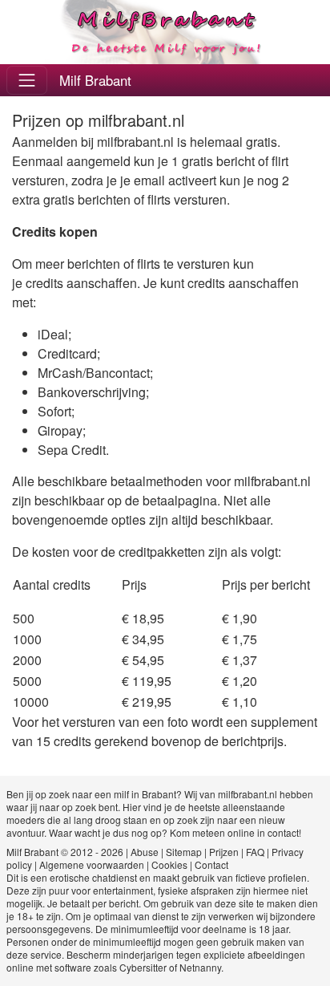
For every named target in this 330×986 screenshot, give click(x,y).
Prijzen (224, 851)
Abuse (145, 851)
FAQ (255, 851)
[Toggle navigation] (26, 80)
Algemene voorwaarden (91, 864)
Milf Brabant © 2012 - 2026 (64, 851)
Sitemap (184, 851)
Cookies (169, 864)
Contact (211, 864)
